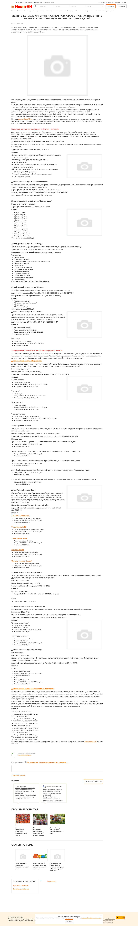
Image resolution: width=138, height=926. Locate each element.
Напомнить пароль (120, 2)
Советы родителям (29, 11)
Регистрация (109, 2)
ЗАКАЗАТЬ (110, 6)
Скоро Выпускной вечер (21, 889)
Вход (100, 2)
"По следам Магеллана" (20, 515)
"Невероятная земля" (19, 538)
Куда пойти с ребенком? (21, 885)
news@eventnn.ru (110, 919)
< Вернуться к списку (18, 775)
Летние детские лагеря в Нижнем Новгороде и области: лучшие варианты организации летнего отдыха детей (25, 790)
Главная (13, 11)
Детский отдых (41, 11)
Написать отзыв (93, 781)
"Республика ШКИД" (18, 527)
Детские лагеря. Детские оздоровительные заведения (47, 762)
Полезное (20, 11)
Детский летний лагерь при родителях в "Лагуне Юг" (32, 689)
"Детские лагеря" (90, 742)
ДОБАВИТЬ (121, 6)
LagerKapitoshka (50, 786)
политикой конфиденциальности (91, 918)
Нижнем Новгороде (48, 2)
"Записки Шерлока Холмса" (21, 561)
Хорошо (69, 921)
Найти (35, 6)
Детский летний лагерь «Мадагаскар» (26, 361)
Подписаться (51, 881)
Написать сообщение (24, 755)
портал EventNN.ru (25, 119)
